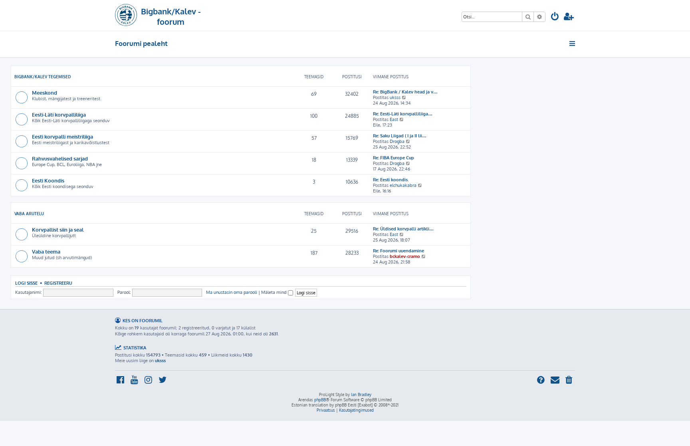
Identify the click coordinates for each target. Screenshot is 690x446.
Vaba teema (46, 251)
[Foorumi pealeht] (126, 15)
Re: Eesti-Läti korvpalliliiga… (402, 114)
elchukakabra (403, 185)
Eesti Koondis (48, 180)
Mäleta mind (274, 292)
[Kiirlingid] (573, 43)
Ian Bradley (361, 394)
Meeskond (44, 92)
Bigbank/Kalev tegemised (42, 76)
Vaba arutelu (29, 213)
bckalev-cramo (405, 256)
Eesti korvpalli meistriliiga (62, 136)
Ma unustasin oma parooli (231, 292)
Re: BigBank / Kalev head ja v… (405, 92)
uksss (395, 97)
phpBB (320, 399)
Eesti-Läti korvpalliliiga (59, 114)
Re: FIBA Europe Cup (393, 158)
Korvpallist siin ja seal (57, 229)
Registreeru (58, 282)
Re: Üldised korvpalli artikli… (403, 229)
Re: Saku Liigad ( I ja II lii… (399, 136)
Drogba (397, 141)
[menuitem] (555, 17)
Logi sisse (26, 282)
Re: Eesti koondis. (391, 179)
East (394, 119)
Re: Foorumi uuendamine (398, 251)
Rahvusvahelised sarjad (60, 158)
